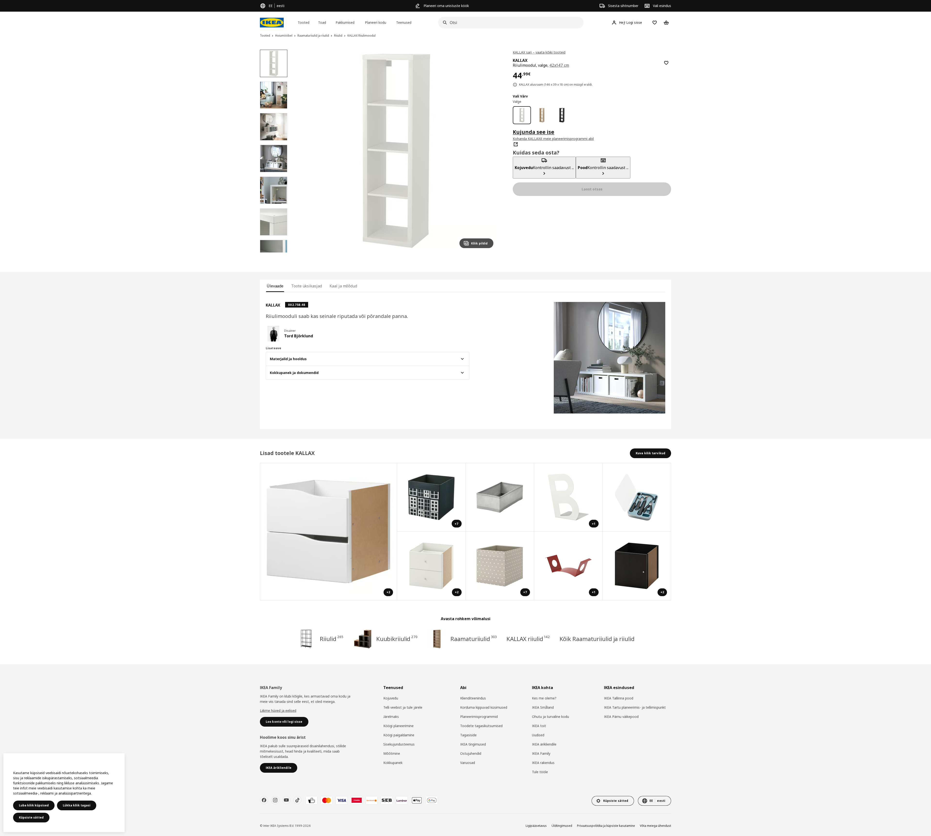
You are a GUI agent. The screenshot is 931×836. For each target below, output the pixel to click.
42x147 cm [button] (559, 65)
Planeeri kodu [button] (375, 22)
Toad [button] (322, 22)
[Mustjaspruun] (562, 115)
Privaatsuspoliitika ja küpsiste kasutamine (606, 826)
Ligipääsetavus (536, 826)
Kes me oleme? (544, 698)
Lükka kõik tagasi (76, 805)
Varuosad (467, 762)
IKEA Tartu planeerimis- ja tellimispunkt (635, 707)
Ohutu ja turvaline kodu (550, 716)
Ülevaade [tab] (275, 286)
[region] (396, 151)
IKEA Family (541, 753)
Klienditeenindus (473, 698)
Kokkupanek (392, 762)
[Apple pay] (417, 800)
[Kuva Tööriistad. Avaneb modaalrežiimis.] (637, 497)
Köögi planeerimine (398, 725)
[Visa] (342, 800)
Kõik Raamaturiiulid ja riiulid (597, 639)
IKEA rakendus (543, 762)
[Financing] (311, 800)
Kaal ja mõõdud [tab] (343, 286)
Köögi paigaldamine (398, 735)
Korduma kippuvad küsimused (483, 707)
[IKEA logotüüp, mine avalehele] (272, 22)
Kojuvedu (390, 698)
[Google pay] (432, 800)
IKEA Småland (543, 707)
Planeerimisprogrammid (479, 716)
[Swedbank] (372, 800)
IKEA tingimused (473, 744)
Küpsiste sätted (31, 817)
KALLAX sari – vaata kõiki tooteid (539, 52)
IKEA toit (539, 725)
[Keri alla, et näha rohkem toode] (273, 252)
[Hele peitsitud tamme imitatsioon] (542, 115)
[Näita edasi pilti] (487, 151)
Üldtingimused (562, 826)
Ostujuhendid (470, 753)
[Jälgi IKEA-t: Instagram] (275, 800)
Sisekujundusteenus (399, 744)
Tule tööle (540, 772)
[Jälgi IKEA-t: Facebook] (264, 800)
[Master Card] (327, 800)
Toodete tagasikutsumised (481, 725)
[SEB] (387, 800)
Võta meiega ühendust (655, 826)
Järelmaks (391, 716)
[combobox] (509, 22)
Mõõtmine (391, 753)
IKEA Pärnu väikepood (621, 716)
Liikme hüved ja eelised (278, 710)
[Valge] (522, 115)
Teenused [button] (403, 22)
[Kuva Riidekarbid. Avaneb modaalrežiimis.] (500, 497)
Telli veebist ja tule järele (402, 707)
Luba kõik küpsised (34, 805)
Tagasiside (468, 735)
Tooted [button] (303, 22)
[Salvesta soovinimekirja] (666, 63)
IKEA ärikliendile (544, 744)
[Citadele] (357, 800)
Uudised (538, 735)
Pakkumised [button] (345, 22)
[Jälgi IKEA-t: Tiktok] (297, 800)
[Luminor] (402, 800)
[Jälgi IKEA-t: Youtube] (286, 800)
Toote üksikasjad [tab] (306, 286)
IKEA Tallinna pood (618, 698)
